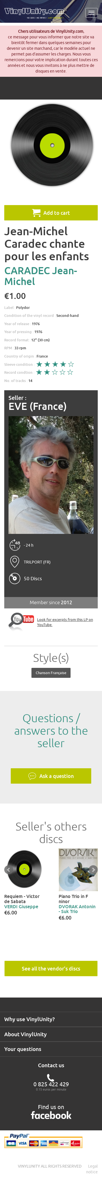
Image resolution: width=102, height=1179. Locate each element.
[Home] (36, 15)
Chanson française (51, 672)
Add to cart (56, 213)
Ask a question (56, 776)
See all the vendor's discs (51, 968)
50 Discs (33, 578)
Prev (8, 869)
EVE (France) (37, 406)
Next (93, 869)
